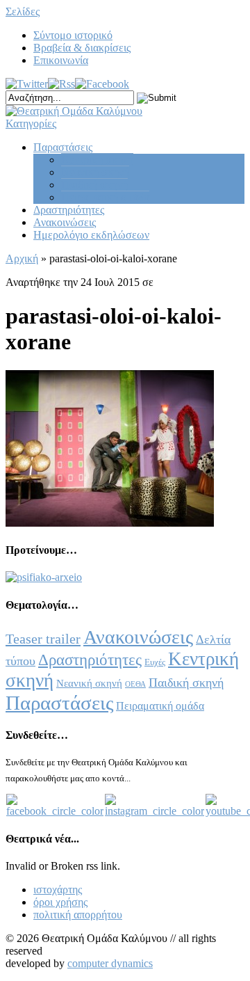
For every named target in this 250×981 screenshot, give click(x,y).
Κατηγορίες (31, 123)
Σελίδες (23, 11)
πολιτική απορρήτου (77, 914)
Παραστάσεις (62, 147)
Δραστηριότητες (68, 210)
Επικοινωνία (60, 60)
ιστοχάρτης (57, 889)
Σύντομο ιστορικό (72, 35)
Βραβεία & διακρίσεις (82, 48)
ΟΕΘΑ (135, 684)
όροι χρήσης (60, 902)
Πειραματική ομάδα (105, 197)
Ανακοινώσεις (64, 222)
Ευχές (154, 662)
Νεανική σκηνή (95, 172)
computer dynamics (110, 963)
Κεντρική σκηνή (97, 160)
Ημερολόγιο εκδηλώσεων (91, 235)
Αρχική (22, 258)
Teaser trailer (43, 638)
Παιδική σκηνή (94, 185)
